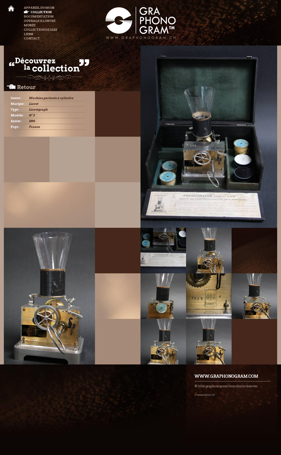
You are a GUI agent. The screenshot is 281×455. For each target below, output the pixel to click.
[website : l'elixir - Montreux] (205, 394)
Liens (28, 34)
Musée (29, 25)
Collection (41, 12)
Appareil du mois (39, 8)
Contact (32, 38)
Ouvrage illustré (39, 21)
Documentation (39, 16)
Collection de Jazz (40, 30)
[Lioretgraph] (163, 250)
